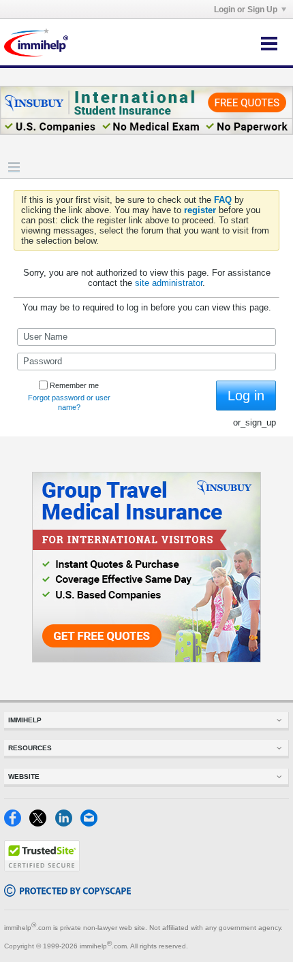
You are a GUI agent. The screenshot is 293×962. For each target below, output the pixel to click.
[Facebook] (16, 823)
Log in (246, 395)
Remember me (74, 385)
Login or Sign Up (245, 9)
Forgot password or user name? (69, 402)
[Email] (91, 823)
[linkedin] (67, 823)
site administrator (168, 283)
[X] (42, 823)
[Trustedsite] (42, 868)
